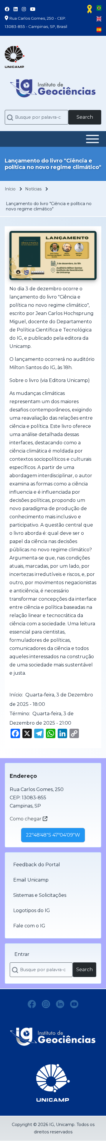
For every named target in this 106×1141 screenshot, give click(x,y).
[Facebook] (32, 1004)
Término (19, 713)
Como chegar (26, 819)
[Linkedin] (60, 1004)
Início (10, 189)
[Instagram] (46, 1004)
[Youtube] (74, 1004)
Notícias (33, 189)
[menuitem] (53, 864)
